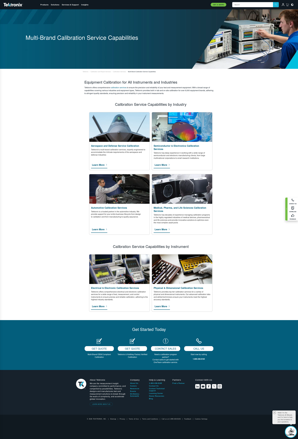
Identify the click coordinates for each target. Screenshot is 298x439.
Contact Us (154, 386)
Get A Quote (218, 5)
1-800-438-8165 (155, 383)
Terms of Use (134, 419)
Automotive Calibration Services (109, 207)
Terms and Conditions (150, 419)
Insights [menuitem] (84, 4)
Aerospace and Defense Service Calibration (115, 145)
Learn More (98, 164)
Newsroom (134, 388)
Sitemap (113, 419)
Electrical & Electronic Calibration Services (115, 288)
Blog (151, 399)
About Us (134, 383)
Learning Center (156, 393)
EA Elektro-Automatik (135, 395)
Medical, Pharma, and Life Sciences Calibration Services (180, 209)
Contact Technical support (157, 390)
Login (282, 5)
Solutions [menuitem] (55, 4)
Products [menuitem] (44, 4)
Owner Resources (156, 396)
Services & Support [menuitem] (70, 4)
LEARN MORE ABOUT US (101, 404)
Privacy (122, 419)
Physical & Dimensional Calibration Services (178, 288)
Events (133, 391)
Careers (133, 386)
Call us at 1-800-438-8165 (171, 419)
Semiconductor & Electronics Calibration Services (176, 147)
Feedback (187, 419)
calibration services (119, 87)
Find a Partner (178, 383)
